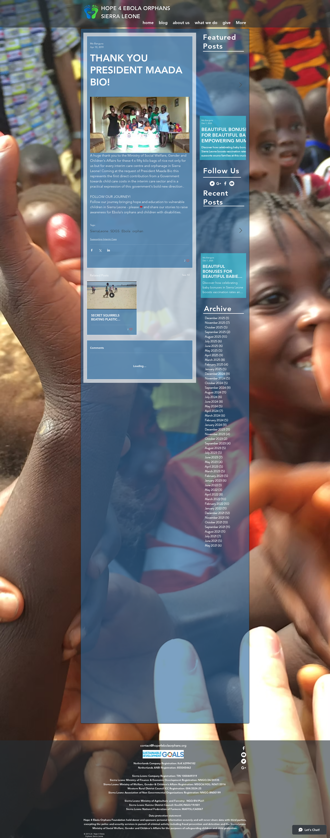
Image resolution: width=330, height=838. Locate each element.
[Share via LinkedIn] (108, 250)
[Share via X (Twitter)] (100, 250)
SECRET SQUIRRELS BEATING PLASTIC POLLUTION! (105, 317)
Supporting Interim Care (103, 239)
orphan (137, 231)
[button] (243, 26)
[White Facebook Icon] (225, 183)
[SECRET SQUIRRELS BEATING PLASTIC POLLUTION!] (112, 295)
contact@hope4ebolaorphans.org (163, 745)
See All (186, 274)
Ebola (126, 231)
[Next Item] (240, 85)
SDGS (114, 231)
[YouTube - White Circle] (231, 183)
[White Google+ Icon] (218, 183)
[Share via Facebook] (91, 250)
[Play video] (139, 125)
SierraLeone (99, 231)
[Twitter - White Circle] (212, 183)
